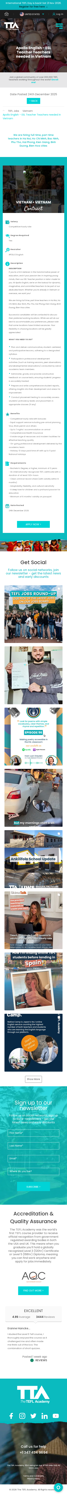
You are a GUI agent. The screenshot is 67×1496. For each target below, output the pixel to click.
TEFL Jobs (13, 111)
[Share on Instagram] (22, 1416)
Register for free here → (33, 6)
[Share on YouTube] (56, 1416)
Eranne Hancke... (19, 1328)
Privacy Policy (33, 1478)
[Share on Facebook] (11, 1416)
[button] (33, 614)
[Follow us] (45, 1416)
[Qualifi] (33, 1277)
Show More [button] (33, 1079)
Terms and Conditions (33, 1476)
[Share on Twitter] (33, 1416)
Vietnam (28, 111)
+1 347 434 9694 (34, 1452)
